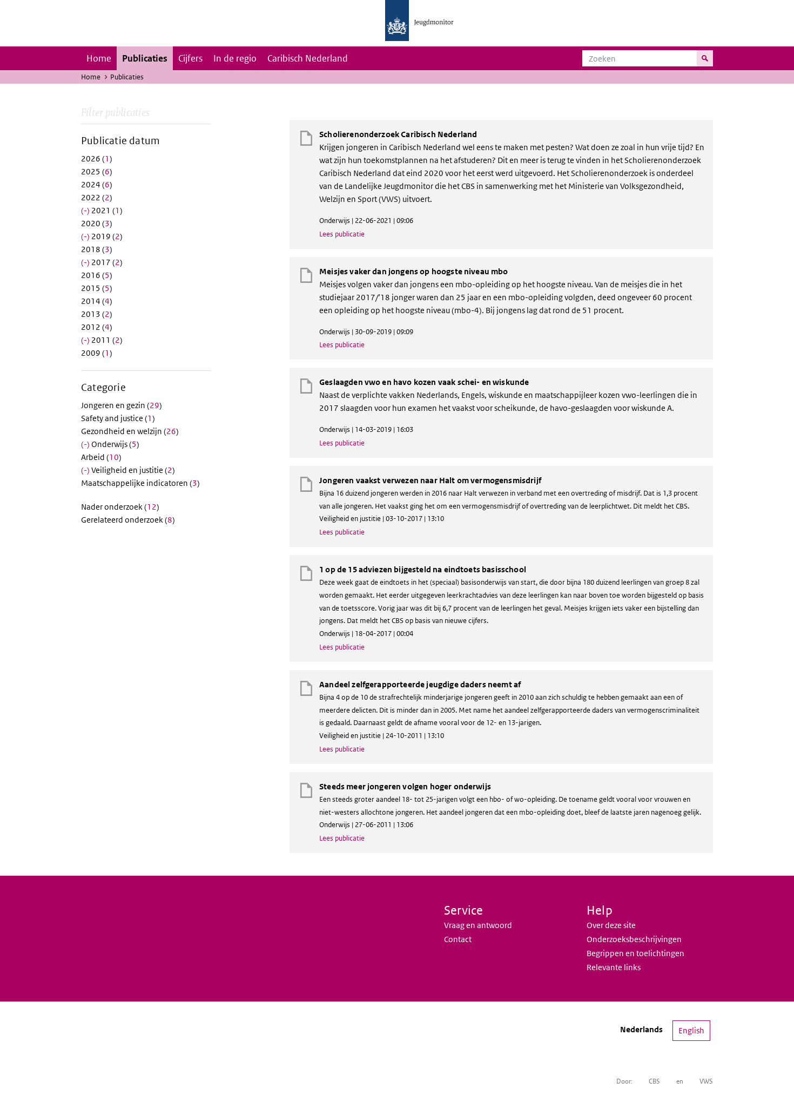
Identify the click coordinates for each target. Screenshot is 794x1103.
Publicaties (144, 58)
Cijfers (190, 58)
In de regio (235, 58)
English (691, 1030)
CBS (654, 1081)
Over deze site (611, 925)
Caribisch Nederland (307, 58)
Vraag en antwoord (478, 925)
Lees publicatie (342, 234)
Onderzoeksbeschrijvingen (634, 939)
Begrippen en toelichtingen (635, 953)
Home (98, 58)
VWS (706, 1081)
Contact (458, 939)
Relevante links (614, 967)
